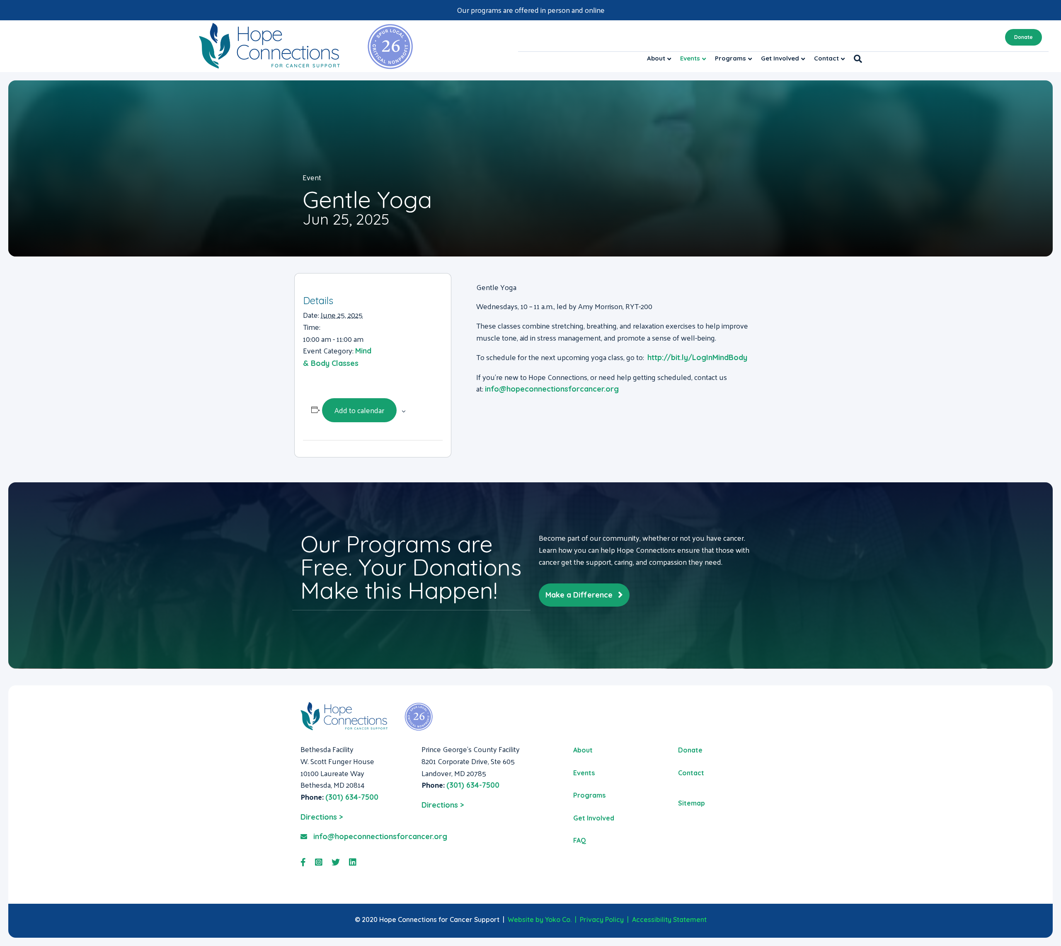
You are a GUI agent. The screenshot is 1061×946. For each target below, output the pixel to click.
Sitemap (691, 803)
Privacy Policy (602, 919)
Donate (1023, 37)
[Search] (855, 58)
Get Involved (780, 58)
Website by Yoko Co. (540, 919)
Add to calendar (359, 410)
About (656, 58)
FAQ (579, 840)
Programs (730, 58)
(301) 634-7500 (351, 797)
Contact (826, 58)
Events (690, 58)
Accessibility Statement (669, 919)
